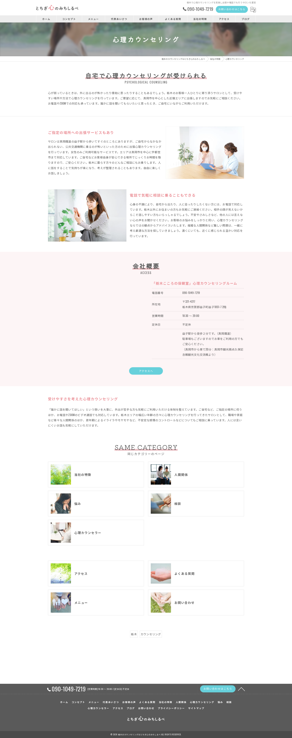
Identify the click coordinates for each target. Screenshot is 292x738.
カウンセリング (151, 634)
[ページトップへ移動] (241, 688)
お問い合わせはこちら (231, 9)
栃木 (134, 634)
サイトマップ (196, 708)
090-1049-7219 (191, 293)
